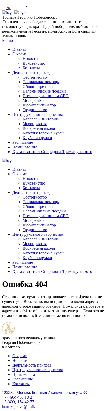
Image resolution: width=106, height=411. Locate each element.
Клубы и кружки (37, 137)
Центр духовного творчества (37, 114)
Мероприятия (35, 123)
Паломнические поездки (44, 91)
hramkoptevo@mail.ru (20, 406)
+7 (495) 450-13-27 (18, 397)
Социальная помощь (41, 82)
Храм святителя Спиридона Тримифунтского (52, 151)
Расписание (22, 142)
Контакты (31, 68)
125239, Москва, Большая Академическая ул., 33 (44, 392)
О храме (19, 54)
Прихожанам (23, 374)
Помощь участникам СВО (46, 96)
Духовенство (34, 63)
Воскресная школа (39, 128)
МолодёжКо (33, 100)
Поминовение (24, 147)
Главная (19, 49)
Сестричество (35, 77)
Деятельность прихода (31, 72)
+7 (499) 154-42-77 (18, 402)
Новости (30, 58)
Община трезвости (39, 86)
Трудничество (35, 110)
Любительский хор (39, 105)
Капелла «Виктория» (41, 119)
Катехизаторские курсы (43, 133)
